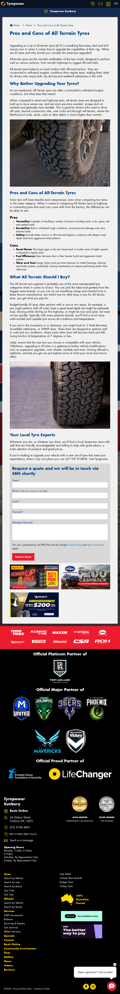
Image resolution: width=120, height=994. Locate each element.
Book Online (12, 944)
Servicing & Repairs (14, 923)
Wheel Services (12, 931)
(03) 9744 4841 (20, 827)
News (7, 961)
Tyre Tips (8, 894)
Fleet (7, 952)
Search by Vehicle (13, 878)
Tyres (7, 874)
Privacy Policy (75, 544)
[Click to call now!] (93, 4)
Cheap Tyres (66, 886)
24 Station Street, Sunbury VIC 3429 (21, 819)
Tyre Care (9, 890)
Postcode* (17, 512)
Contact (9, 940)
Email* (16, 501)
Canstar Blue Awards (71, 878)
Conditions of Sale (41, 988)
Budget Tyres (66, 882)
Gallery (8, 957)
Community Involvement (20, 948)
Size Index (65, 874)
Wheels (9, 898)
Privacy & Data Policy (22, 988)
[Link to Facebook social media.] (86, 987)
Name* (16, 480)
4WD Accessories (13, 915)
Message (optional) (22, 522)
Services (9, 911)
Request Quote (23, 556)
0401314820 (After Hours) (23, 834)
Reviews (9, 969)
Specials (9, 935)
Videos (8, 965)
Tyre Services (11, 927)
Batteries (8, 919)
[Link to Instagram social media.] (93, 987)
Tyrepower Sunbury (62, 11)
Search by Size (12, 882)
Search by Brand (13, 886)
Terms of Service (95, 544)
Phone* (29, 491)
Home (16, 25)
